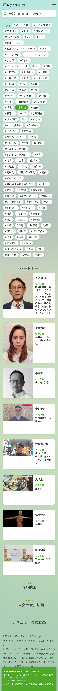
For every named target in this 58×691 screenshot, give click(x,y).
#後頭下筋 (11, 119)
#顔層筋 (26, 243)
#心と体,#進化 (13, 125)
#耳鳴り (43, 184)
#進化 (8, 237)
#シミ (28, 36)
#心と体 (35, 119)
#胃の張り (33, 201)
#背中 (47, 201)
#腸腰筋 (35, 213)
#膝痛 (8, 225)
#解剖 (46, 225)
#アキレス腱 (21, 24)
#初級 (8, 101)
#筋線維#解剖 (27, 172)
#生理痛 (9, 166)
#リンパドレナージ (16, 66)
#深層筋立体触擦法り (17, 154)
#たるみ (44, 48)
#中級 (22, 83)
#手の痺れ (11, 131)
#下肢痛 (43, 72)
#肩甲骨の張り (27, 195)
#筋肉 (43, 172)
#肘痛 (8, 189)
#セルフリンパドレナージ (20, 48)
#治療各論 (11, 142)
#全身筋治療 (26, 95)
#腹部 (8, 219)
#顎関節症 (11, 243)
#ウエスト (11, 30)
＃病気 (23, 166)
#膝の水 (21, 219)
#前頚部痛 (22, 101)
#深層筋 (38, 142)
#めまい (24, 60)
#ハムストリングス (36, 54)
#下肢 (47, 66)
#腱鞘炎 (21, 213)
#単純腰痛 (39, 101)
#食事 (30, 248)
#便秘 (34, 89)
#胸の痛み (28, 207)
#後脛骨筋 (37, 113)
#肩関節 (45, 195)
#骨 (40, 248)
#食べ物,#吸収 (13, 248)
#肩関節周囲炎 (13, 201)
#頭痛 (20, 237)
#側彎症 (9, 95)
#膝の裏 (35, 219)
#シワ (39, 36)
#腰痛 (8, 213)
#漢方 (37, 154)
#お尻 (25, 30)
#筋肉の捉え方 (13, 178)
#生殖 (20, 160)
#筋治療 (36, 166)
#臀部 (20, 225)
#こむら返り (12, 36)
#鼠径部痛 (11, 254)
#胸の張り (11, 207)
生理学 (38, 254)
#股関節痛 (37, 189)
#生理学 (33, 160)
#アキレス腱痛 (41, 24)
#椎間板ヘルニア (14, 137)
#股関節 (21, 189)
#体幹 (22, 89)
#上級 (35, 66)
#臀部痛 (33, 225)
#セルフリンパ (13, 42)
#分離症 (43, 95)
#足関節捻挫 (38, 231)
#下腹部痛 (11, 78)
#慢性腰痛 (32, 125)
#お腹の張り (41, 30)
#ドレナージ (12, 54)
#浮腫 (25, 142)
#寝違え (9, 113)
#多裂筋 (21, 107)
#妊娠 (34, 107)
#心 (24, 119)
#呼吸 (8, 107)
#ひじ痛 (9, 60)
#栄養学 (26, 131)
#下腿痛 (9, 83)
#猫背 (8, 160)
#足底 (22, 231)
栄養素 (25, 254)
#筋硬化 (9, 172)
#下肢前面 (11, 72)
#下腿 (25, 78)
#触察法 (9, 231)
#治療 (33, 137)
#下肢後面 (27, 72)
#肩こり (9, 195)
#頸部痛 (33, 237)
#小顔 (22, 113)
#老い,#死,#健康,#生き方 (19, 184)
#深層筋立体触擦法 (16, 148)
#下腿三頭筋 (41, 78)
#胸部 (42, 207)
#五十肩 (9, 89)
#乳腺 (34, 83)
